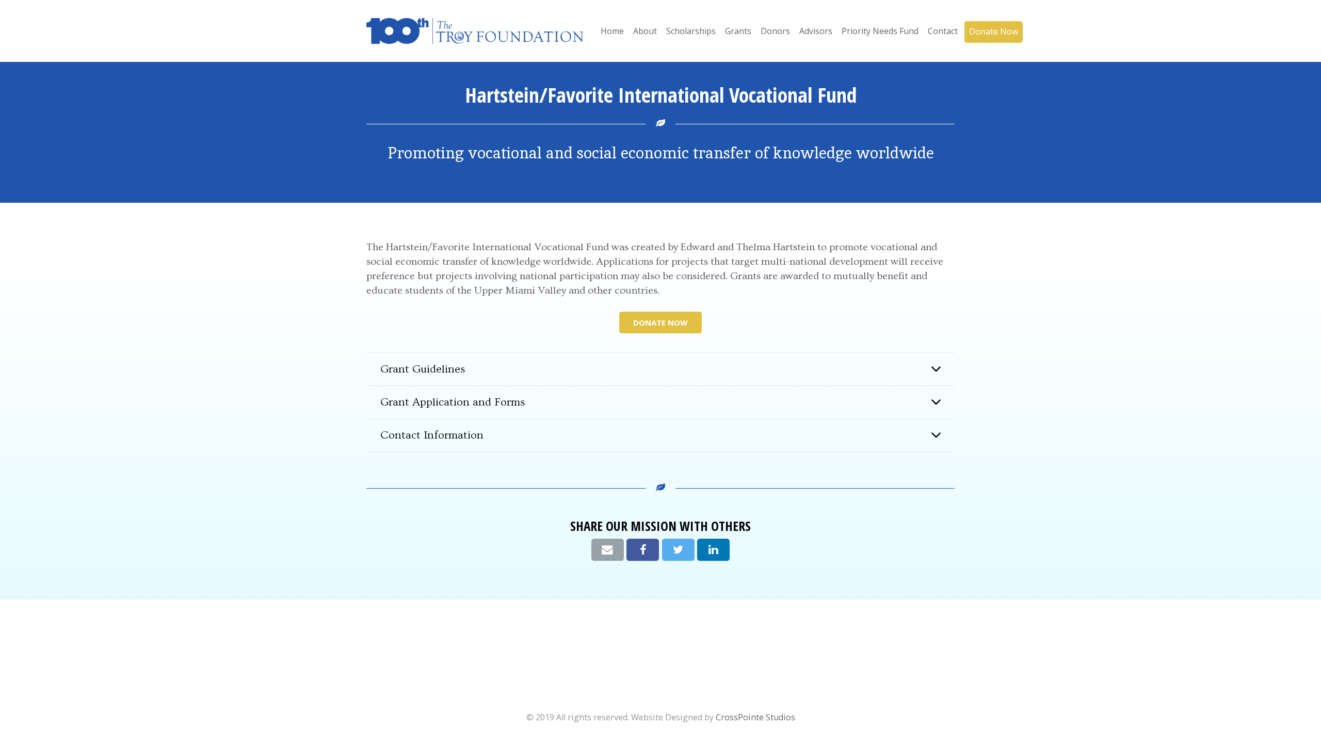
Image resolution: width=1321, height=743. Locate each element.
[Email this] (607, 550)
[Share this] (642, 550)
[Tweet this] (678, 550)
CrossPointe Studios (755, 717)
